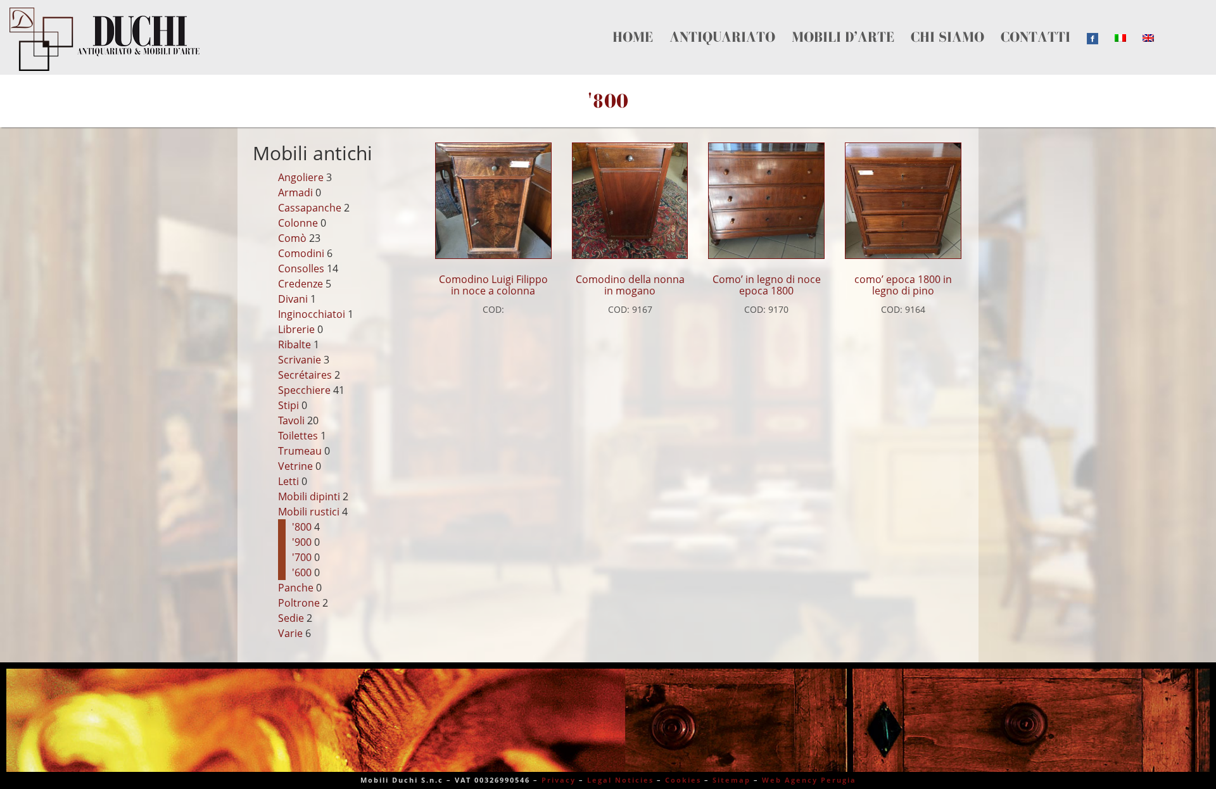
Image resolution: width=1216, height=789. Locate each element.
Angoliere (301, 177)
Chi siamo (800, 23)
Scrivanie (299, 360)
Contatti (850, 23)
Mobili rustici (308, 512)
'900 (302, 542)
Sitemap (731, 780)
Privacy (559, 780)
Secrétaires (305, 375)
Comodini (301, 253)
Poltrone (299, 603)
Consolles (301, 268)
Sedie (291, 618)
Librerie (296, 329)
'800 (302, 527)
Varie (290, 633)
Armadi (295, 192)
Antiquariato (670, 23)
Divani (293, 299)
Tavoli (291, 420)
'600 (302, 572)
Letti (288, 481)
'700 (302, 557)
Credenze (300, 284)
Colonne (298, 223)
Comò (292, 238)
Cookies (683, 780)
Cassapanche (309, 208)
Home (620, 23)
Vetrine (295, 466)
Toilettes (298, 436)
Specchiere (304, 390)
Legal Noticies (620, 780)
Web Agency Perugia (809, 780)
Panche (296, 588)
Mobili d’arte (740, 23)
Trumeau (300, 451)
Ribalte (294, 344)
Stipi (288, 405)
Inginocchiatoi (311, 314)
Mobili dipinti (309, 496)
